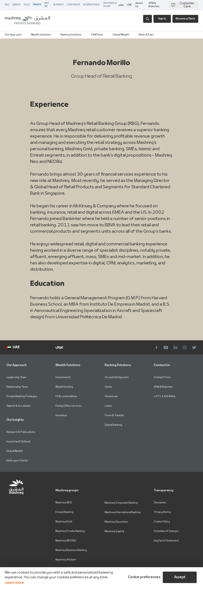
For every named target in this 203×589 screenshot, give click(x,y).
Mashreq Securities (116, 522)
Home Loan (111, 396)
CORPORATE (73, 4)
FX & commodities (66, 396)
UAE (129, 5)
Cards (108, 387)
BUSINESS (58, 4)
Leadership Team (16, 377)
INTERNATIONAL (91, 4)
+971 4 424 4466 (164, 396)
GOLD (27, 4)
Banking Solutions (70, 34)
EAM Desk (97, 34)
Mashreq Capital (114, 531)
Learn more (14, 582)
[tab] (70, 34)
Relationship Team (17, 387)
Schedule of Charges (166, 531)
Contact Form (162, 377)
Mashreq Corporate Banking (121, 503)
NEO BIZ (46, 5)
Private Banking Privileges (21, 396)
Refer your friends (17, 460)
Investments (63, 377)
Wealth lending (64, 387)
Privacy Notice (162, 512)
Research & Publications (20, 432)
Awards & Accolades (18, 406)
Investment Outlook (18, 441)
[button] (143, 577)
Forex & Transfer (114, 415)
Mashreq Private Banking (70, 531)
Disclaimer (160, 502)
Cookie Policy (162, 521)
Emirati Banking (65, 512)
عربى (121, 5)
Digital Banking (113, 425)
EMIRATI (16, 4)
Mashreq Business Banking (71, 550)
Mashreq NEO (64, 502)
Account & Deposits (117, 377)
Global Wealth (121, 34)
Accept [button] (179, 577)
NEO (7, 4)
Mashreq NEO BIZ (66, 540)
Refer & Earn (146, 34)
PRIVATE (37, 4)
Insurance (61, 415)
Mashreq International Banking (123, 512)
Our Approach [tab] (13, 34)
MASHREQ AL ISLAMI (110, 5)
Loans (108, 406)
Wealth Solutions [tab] (41, 34)
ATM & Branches (153, 5)
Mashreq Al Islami (66, 559)
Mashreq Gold (64, 521)
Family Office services (69, 406)
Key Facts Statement (166, 540)
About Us (139, 5)
